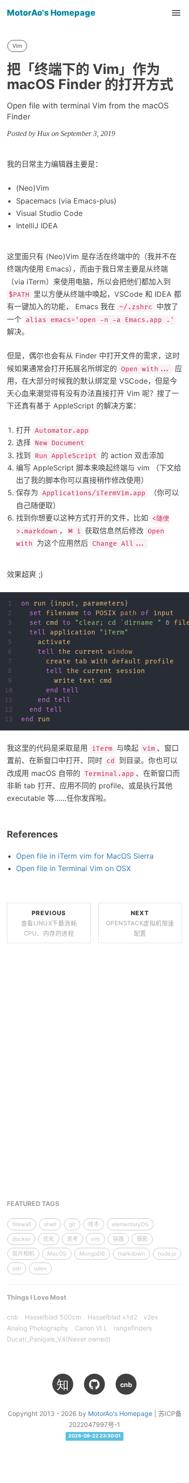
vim (95, 1238)
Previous (49, 923)
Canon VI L (91, 1328)
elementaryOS (130, 1224)
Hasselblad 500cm (53, 1317)
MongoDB (92, 1253)
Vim (17, 45)
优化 (48, 1238)
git (72, 1224)
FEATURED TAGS (33, 1203)
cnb (12, 1317)
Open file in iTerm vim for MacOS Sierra (85, 855)
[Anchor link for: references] (62, 834)
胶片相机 (23, 1253)
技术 (93, 1224)
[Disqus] (94, 1077)
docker (21, 1238)
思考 (72, 1238)
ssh (16, 1268)
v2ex (151, 1317)
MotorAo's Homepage (51, 12)
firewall (21, 1224)
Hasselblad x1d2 (112, 1317)
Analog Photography (37, 1328)
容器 (118, 1238)
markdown (131, 1253)
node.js (167, 1253)
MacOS (57, 1253)
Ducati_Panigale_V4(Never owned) (59, 1339)
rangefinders (133, 1328)
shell (50, 1224)
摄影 (142, 1238)
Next (140, 923)
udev (40, 1268)
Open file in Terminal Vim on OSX (73, 868)
